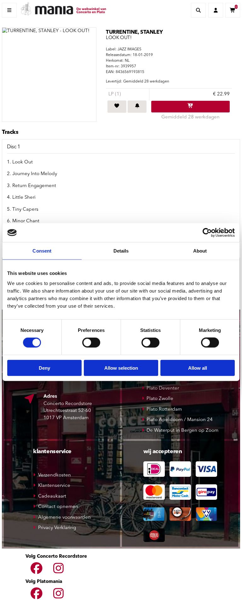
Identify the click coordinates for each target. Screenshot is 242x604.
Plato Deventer (163, 388)
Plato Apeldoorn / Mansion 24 (180, 420)
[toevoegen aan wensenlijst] (116, 106)
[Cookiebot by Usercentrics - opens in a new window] (207, 232)
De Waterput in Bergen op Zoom (182, 430)
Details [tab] (121, 251)
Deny (44, 367)
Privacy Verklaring (57, 528)
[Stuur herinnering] (137, 106)
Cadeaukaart (52, 496)
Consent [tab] (41, 251)
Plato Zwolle (160, 398)
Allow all (197, 367)
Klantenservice (54, 485)
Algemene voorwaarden (64, 517)
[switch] (91, 343)
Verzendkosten (54, 475)
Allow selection (121, 367)
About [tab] (200, 251)
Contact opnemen (58, 506)
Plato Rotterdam (164, 409)
